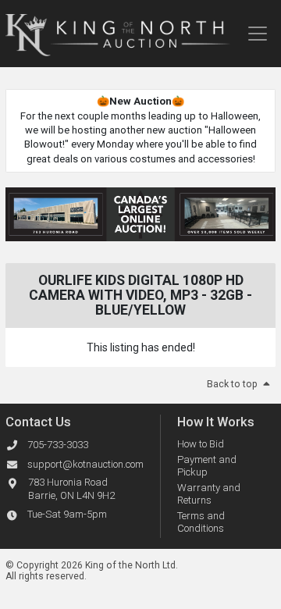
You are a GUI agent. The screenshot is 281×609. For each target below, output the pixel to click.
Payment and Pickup (207, 466)
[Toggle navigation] (257, 33)
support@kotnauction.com (85, 464)
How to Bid (200, 444)
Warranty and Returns (208, 494)
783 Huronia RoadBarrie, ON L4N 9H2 (71, 488)
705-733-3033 (57, 445)
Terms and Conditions (201, 522)
